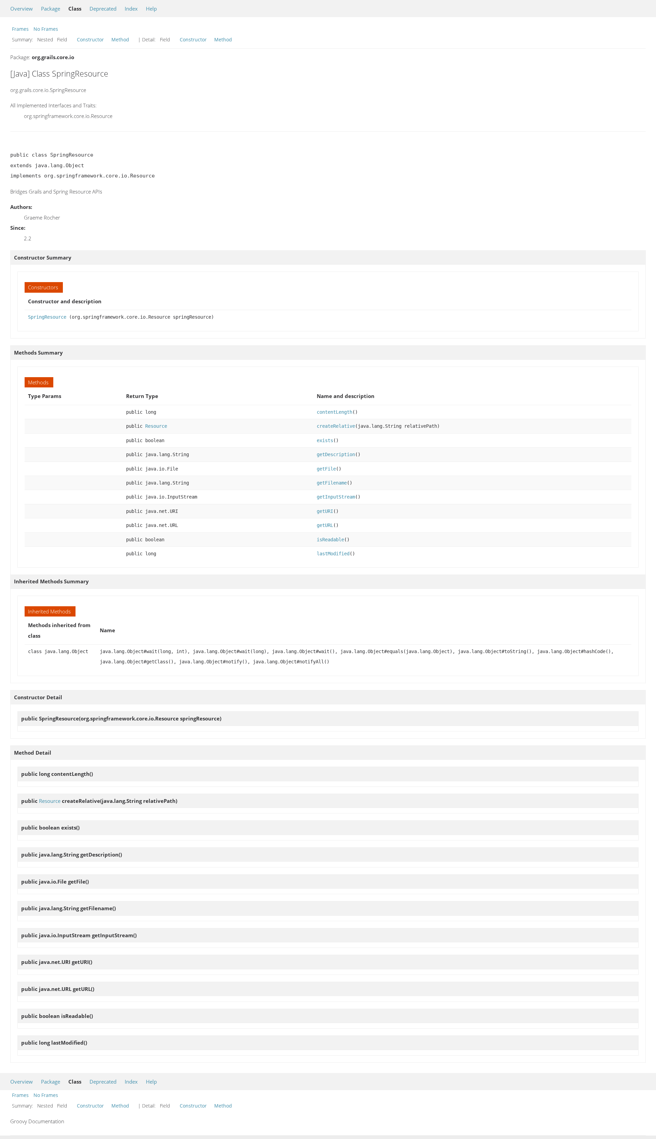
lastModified (333, 553)
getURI (325, 511)
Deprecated (103, 8)
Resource (156, 426)
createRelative (336, 426)
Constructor (90, 39)
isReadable (330, 539)
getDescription (336, 454)
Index (131, 8)
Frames (20, 29)
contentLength (334, 412)
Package (50, 8)
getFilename (332, 483)
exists (325, 440)
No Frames (45, 29)
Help (151, 8)
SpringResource (47, 317)
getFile (326, 469)
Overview (21, 8)
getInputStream (336, 497)
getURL (325, 525)
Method (120, 39)
